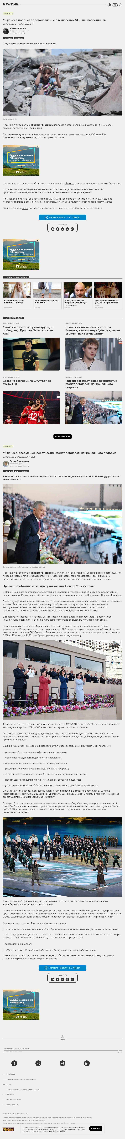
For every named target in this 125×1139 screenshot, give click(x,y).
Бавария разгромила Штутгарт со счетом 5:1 (27, 382)
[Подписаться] (120, 1051)
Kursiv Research (12, 1105)
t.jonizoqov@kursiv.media (19, 466)
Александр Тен (18, 28)
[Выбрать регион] (109, 4)
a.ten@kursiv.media (17, 33)
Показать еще (62, 436)
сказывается (75, 189)
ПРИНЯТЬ (95, 1128)
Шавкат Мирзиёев (21, 471)
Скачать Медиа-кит (13, 1100)
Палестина (8, 38)
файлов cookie (59, 1131)
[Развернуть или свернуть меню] (120, 4)
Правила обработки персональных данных (23, 1089)
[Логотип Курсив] (10, 4)
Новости (8, 13)
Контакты (10, 1095)
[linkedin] (87, 1063)
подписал (58, 125)
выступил (58, 573)
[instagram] (38, 1063)
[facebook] (14, 1063)
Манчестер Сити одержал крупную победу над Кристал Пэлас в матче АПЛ (28, 330)
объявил (69, 183)
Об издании (10, 1074)
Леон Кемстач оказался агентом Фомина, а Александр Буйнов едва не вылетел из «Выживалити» (92, 330)
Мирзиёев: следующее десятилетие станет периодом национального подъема (91, 384)
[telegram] (62, 1063)
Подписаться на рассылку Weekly (17, 1049)
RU (115, 5)
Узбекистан (19, 38)
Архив (8, 1084)
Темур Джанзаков (19, 461)
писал (25, 208)
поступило (39, 198)
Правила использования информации (21, 1079)
